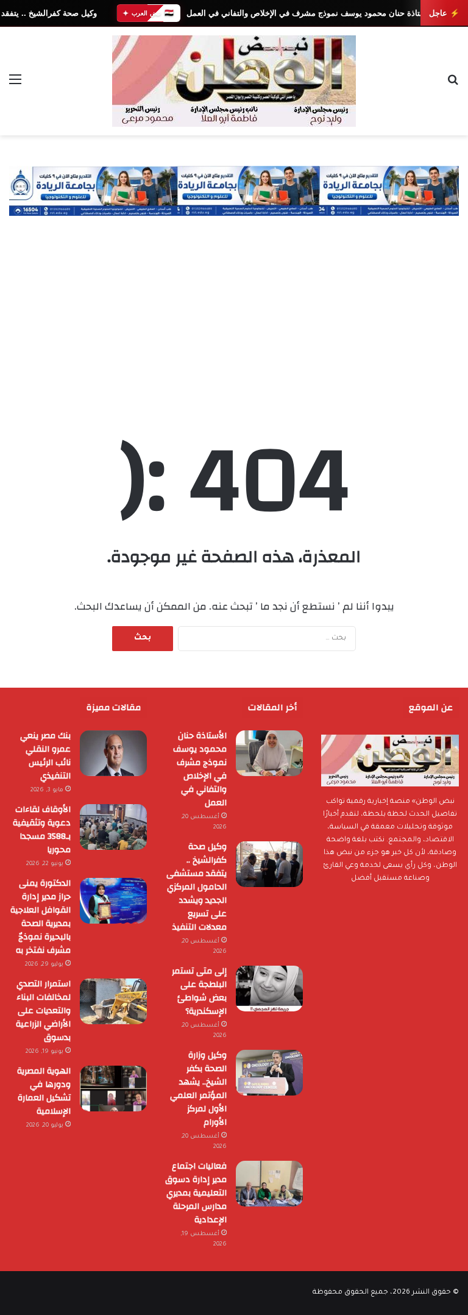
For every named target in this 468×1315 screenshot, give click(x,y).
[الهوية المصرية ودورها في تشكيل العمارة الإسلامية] (113, 1088)
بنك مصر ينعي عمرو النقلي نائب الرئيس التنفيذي (45, 756)
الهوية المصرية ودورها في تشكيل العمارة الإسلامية (44, 1091)
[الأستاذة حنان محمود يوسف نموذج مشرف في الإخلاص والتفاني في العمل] (269, 753)
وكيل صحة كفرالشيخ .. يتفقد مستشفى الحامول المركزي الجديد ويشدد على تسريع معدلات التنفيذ (196, 887)
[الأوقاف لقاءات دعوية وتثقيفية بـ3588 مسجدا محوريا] (113, 827)
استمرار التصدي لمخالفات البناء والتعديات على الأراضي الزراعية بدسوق (43, 1011)
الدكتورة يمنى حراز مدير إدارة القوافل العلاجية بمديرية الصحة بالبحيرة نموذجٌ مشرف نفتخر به (40, 916)
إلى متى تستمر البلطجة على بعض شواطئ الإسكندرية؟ (199, 991)
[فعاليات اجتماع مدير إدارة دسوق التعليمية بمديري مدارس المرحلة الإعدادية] (269, 1183)
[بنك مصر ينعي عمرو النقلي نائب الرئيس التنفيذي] (113, 753)
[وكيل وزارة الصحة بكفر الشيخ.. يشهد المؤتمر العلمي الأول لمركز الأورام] (269, 1073)
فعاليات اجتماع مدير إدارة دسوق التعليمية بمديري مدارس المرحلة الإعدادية (196, 1193)
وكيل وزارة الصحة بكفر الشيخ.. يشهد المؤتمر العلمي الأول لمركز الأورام (198, 1088)
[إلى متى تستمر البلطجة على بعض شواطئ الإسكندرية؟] (269, 988)
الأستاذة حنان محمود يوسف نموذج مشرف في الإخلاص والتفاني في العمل (309, 13)
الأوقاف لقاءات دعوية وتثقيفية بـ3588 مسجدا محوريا (40, 830)
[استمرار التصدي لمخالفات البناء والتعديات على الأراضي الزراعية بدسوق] (113, 1001)
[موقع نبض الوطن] (234, 81)
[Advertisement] (234, 307)
